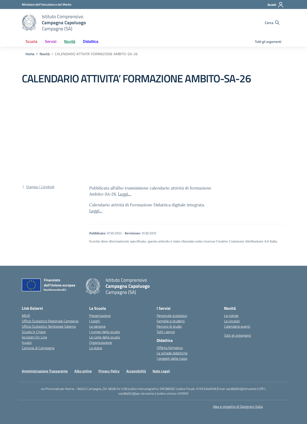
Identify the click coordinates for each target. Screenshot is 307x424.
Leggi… (124, 194)
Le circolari (232, 321)
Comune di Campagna (38, 348)
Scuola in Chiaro (34, 331)
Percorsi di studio (169, 326)
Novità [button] (69, 41)
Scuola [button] (31, 41)
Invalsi (26, 342)
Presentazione (100, 315)
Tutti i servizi (166, 331)
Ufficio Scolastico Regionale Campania (50, 321)
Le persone (97, 326)
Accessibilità (136, 371)
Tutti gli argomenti (268, 41)
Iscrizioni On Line (34, 337)
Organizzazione (100, 342)
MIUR (26, 315)
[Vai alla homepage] (29, 23)
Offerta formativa (170, 347)
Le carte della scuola (104, 337)
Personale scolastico (172, 315)
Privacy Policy (109, 371)
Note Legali (161, 371)
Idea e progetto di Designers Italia (238, 406)
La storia (95, 348)
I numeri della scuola (104, 331)
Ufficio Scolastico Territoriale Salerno (49, 326)
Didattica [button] (90, 41)
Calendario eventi (237, 326)
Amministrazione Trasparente (45, 371)
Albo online (83, 371)
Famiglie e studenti (171, 321)
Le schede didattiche (172, 353)
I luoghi (94, 321)
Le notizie (231, 315)
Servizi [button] (50, 41)
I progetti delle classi (172, 358)
